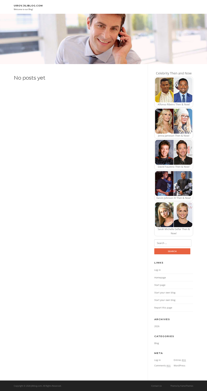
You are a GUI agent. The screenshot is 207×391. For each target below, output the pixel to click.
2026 (156, 326)
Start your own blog (164, 292)
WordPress (179, 365)
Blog (156, 343)
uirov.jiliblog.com (28, 5)
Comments (162, 365)
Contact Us (156, 385)
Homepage (160, 277)
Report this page (163, 307)
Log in (157, 269)
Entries (180, 360)
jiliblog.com (36, 385)
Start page (159, 284)
